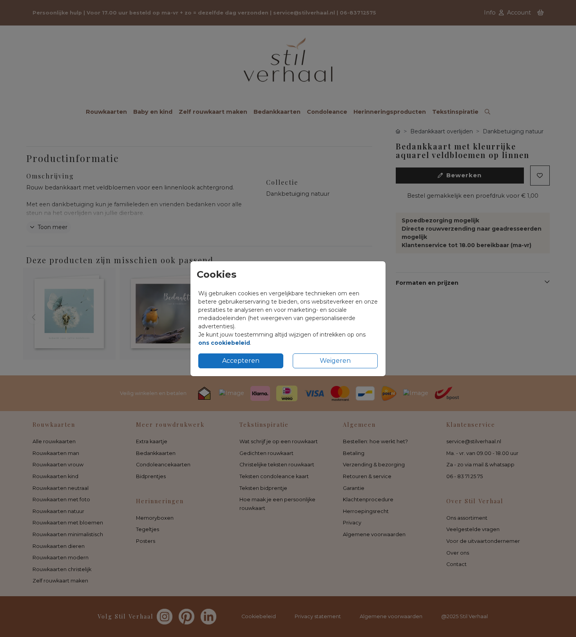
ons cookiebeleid (224, 342)
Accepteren (240, 360)
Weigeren (335, 360)
